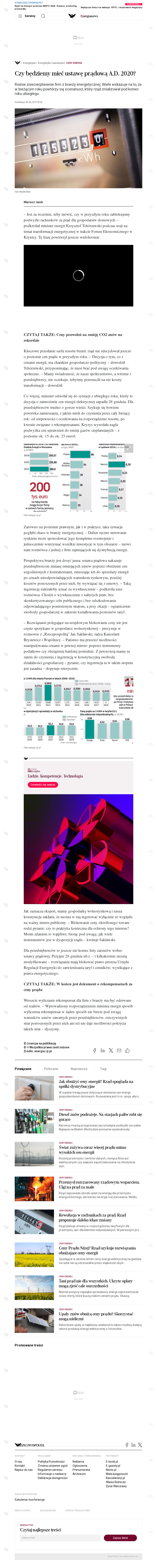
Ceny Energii (74, 63)
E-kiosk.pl (112, 1461)
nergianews (89, 16)
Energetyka (29, 63)
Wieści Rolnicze (116, 1482)
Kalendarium (48, 1510)
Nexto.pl (111, 1469)
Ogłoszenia (80, 1465)
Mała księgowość (117, 1474)
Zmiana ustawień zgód (52, 1465)
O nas (18, 1461)
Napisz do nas (24, 1469)
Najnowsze (79, 1069)
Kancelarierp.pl (115, 1478)
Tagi (103, 1069)
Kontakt (20, 1465)
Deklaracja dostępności (52, 1478)
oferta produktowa (77, 1510)
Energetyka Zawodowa (51, 63)
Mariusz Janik (33, 202)
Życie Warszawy (116, 1486)
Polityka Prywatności (51, 1461)
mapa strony (23, 1510)
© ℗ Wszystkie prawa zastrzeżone (46, 1047)
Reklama (78, 1461)
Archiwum (79, 1474)
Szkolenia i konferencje (30, 1499)
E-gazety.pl (113, 1465)
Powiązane (23, 1069)
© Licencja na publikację (40, 1043)
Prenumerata (81, 1469)
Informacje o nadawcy (52, 1474)
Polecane (51, 1069)
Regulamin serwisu (50, 1469)
